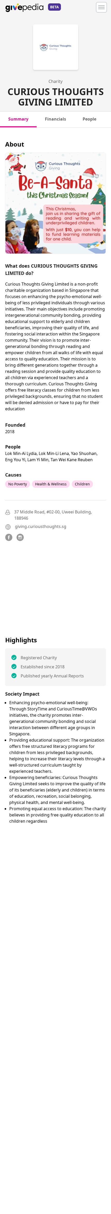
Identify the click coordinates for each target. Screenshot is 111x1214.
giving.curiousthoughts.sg (40, 526)
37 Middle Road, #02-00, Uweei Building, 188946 (53, 515)
